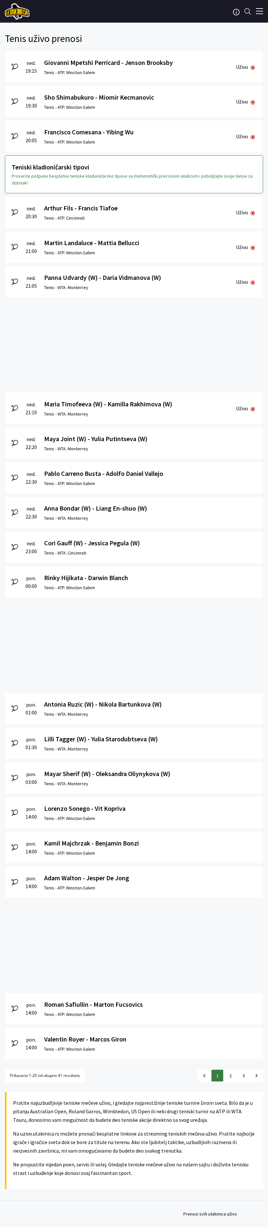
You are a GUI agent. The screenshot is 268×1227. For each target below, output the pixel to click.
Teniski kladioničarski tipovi (50, 167)
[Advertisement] (134, 343)
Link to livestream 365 (18, 11)
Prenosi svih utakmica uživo (210, 1214)
